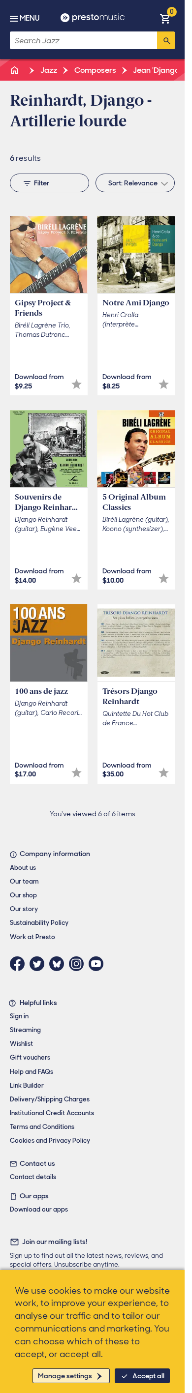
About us (23, 867)
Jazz (48, 70)
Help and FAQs (31, 1071)
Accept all (148, 1375)
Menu (29, 18)
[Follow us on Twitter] (39, 963)
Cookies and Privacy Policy (50, 1140)
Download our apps (39, 1209)
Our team (24, 881)
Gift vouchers (30, 1057)
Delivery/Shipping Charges (50, 1099)
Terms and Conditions (42, 1127)
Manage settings (65, 1375)
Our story (24, 909)
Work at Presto (32, 937)
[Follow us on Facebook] (20, 963)
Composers (94, 70)
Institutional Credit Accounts (52, 1113)
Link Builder (27, 1085)
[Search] (166, 40)
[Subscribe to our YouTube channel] (98, 963)
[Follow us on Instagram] (79, 963)
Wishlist (21, 1043)
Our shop (23, 895)
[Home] (15, 70)
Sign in (19, 1016)
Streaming (25, 1030)
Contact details (33, 1177)
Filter (41, 182)
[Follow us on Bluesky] (59, 963)
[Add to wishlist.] (76, 384)
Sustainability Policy (39, 923)
